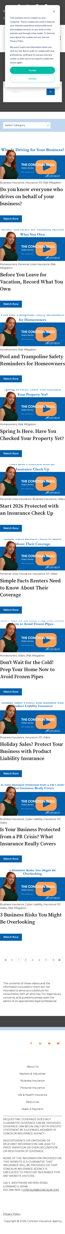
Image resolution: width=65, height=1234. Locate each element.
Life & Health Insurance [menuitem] (32, 1094)
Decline (32, 78)
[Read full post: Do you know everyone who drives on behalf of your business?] (32, 163)
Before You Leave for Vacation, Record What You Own (31, 282)
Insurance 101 (33, 182)
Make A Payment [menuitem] (32, 1109)
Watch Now (11, 218)
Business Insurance (12, 182)
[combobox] (28, 92)
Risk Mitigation (52, 182)
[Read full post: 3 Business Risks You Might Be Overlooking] (32, 885)
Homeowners (8, 264)
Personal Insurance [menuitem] (32, 1087)
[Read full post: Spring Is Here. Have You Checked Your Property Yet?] (32, 405)
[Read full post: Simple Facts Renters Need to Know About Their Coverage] (32, 554)
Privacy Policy (12, 1214)
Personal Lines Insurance (34, 264)
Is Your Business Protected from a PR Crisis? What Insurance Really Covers (30, 837)
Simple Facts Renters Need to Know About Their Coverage (30, 588)
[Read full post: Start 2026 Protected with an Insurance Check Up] (32, 480)
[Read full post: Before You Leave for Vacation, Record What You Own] (32, 245)
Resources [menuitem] (32, 1101)
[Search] (51, 92)
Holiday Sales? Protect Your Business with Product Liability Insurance (31, 751)
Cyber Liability (33, 819)
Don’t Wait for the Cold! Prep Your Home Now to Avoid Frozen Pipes (27, 669)
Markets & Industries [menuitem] (32, 1073)
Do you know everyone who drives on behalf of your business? (31, 197)
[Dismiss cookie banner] (54, 12)
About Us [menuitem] (32, 1066)
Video (61, 499)
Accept (32, 70)
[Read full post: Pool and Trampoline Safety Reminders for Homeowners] (32, 330)
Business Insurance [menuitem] (33, 1080)
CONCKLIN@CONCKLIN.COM (40, 1189)
